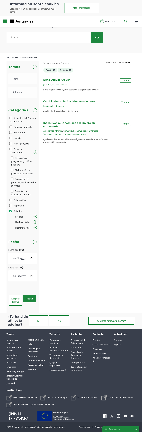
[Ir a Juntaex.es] (13, 21)
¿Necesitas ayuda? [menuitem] (58, 369)
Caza (61, 106)
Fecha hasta (14, 267)
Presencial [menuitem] (97, 348)
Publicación (19, 200)
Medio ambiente (50, 106)
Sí (38, 320)
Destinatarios (22, 227)
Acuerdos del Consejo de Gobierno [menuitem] (77, 354)
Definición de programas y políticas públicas (22, 161)
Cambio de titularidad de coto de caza (69, 101)
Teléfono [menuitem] (96, 340)
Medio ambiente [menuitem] (36, 339)
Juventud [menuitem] (11, 383)
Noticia (17, 138)
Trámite (17, 211)
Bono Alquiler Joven (57, 80)
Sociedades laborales (52, 134)
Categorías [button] (18, 110)
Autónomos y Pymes (52, 131)
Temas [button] (14, 67)
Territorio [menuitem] (32, 356)
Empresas (93, 131)
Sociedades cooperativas (74, 134)
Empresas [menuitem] (11, 366)
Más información (81, 7)
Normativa (19, 132)
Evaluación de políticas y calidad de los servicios (23, 182)
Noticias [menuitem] (117, 340)
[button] (109, 21)
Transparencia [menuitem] (77, 362)
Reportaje (18, 205)
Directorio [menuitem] (76, 347)
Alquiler (55, 84)
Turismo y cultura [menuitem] (36, 365)
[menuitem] (22, 397)
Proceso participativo (16, 151)
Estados (19, 216)
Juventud (47, 84)
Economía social (80, 131)
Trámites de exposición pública (21, 193)
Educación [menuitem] (11, 362)
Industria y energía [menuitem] (15, 371)
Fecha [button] (13, 242)
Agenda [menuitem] (117, 344)
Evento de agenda (22, 127)
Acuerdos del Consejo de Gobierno (23, 120)
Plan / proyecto (21, 143)
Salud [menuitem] (30, 344)
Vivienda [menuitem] (32, 369)
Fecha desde (14, 249)
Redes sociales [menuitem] (99, 353)
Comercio (67, 131)
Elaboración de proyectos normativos (22, 172)
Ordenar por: (110, 62)
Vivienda (63, 84)
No (59, 320)
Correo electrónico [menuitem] (101, 344)
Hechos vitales (22, 222)
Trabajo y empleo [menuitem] (36, 360)
